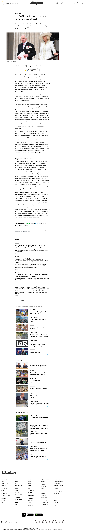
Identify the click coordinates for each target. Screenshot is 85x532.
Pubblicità (27, 519)
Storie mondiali (18, 494)
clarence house (21, 229)
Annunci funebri (4, 521)
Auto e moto (44, 497)
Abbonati (67, 3)
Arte (16, 504)
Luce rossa (17, 497)
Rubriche (43, 484)
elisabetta (27, 229)
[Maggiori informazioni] (39, 70)
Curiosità (43, 493)
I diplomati (43, 499)
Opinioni (30, 498)
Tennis (16, 488)
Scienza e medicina (58, 481)
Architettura (43, 495)
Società (29, 487)
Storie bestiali (44, 492)
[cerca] (57, 3)
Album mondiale (18, 499)
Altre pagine (57, 496)
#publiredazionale (58, 492)
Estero (3, 498)
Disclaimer (9, 519)
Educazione (57, 483)
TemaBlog (56, 488)
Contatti (19, 519)
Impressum (14, 519)
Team (55, 505)
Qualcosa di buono (58, 485)
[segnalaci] (62, 3)
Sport (16, 479)
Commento (30, 500)
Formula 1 (17, 490)
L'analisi (29, 502)
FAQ (23, 519)
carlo (16, 229)
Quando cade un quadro (45, 501)
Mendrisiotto (4, 488)
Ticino (2, 481)
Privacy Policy (5, 522)
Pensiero (30, 483)
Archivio (56, 500)
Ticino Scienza (57, 479)
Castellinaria (30, 492)
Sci (15, 487)
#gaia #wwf (57, 490)
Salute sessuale (44, 504)
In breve (56, 502)
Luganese (3, 487)
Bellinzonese (4, 483)
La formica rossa (32, 504)
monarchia (17, 231)
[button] (36, 521)
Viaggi (42, 488)
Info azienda (57, 504)
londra (31, 229)
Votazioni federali (5, 495)
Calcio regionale (18, 485)
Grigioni (3, 490)
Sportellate (17, 496)
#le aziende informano (56, 494)
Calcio (16, 483)
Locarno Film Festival (31, 490)
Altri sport (17, 492)
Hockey (16, 481)
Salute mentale (44, 502)
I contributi (30, 505)
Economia (30, 495)
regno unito (24, 231)
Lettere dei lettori (45, 479)
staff (29, 231)
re (21, 231)
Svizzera (3, 493)
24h (55, 498)
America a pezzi (5, 504)
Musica (29, 488)
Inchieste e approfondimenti (45, 486)
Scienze (30, 485)
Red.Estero (39, 66)
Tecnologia (43, 490)
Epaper (72, 3)
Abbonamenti (3, 519)
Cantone (3, 479)
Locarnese (4, 485)
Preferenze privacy (21, 522)
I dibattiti (43, 481)
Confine (3, 500)
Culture (17, 502)
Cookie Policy (12, 522)
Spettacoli (30, 479)
